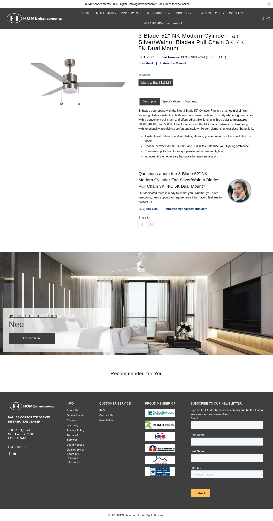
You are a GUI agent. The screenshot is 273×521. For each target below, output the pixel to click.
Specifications (171, 101)
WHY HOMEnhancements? (163, 23)
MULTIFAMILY (106, 13)
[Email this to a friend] (152, 224)
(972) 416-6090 (148, 208)
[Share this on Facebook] (142, 224)
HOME (87, 13)
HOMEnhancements (128, 515)
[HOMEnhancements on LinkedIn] (14, 454)
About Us (72, 410)
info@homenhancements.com (186, 208)
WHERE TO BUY (213, 13)
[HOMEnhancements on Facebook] (10, 454)
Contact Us (106, 415)
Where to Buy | (150, 82)
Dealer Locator (76, 415)
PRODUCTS (129, 13)
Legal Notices (75, 444)
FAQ (102, 410)
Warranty (191, 101)
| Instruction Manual (169, 63)
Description (149, 101)
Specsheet (145, 63)
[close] (269, 4)
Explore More (32, 338)
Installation (106, 420)
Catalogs (72, 420)
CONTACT (236, 13)
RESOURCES (156, 13)
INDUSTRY (184, 13)
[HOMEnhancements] (34, 18)
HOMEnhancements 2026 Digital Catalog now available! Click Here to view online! (137, 4)
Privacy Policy (75, 430)
